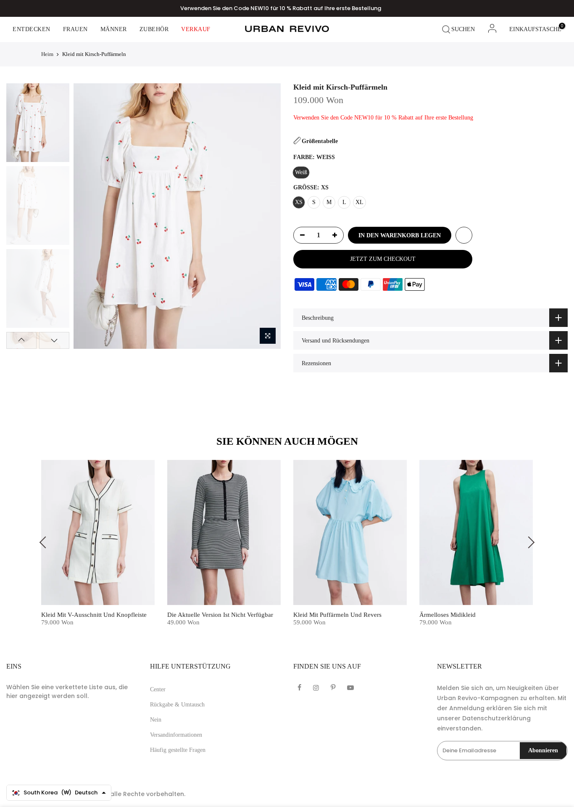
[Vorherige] (87, 216)
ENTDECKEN (31, 29)
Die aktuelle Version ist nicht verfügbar (220, 614)
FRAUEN (75, 29)
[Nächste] (266, 216)
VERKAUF (196, 29)
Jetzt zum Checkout (383, 259)
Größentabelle (320, 141)
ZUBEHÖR (154, 29)
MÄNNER (113, 29)
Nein (155, 720)
